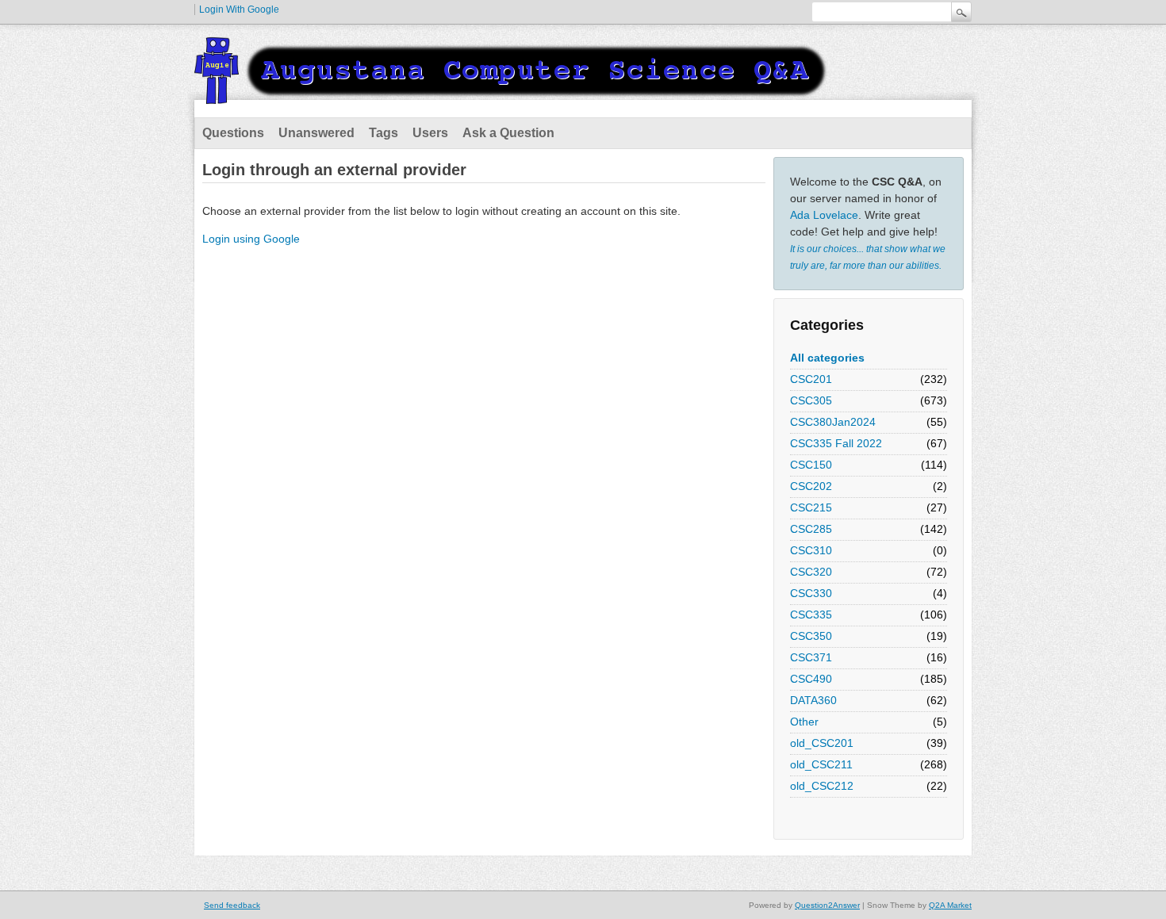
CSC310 (811, 550)
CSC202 (811, 486)
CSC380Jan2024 (833, 421)
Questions (233, 133)
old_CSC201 (821, 743)
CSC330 (811, 593)
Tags (383, 133)
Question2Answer (827, 905)
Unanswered (316, 133)
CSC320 (811, 571)
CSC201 (811, 379)
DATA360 (813, 700)
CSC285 (811, 529)
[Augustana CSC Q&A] (511, 94)
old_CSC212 (821, 785)
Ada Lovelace (824, 215)
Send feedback (232, 905)
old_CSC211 (821, 764)
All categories (827, 357)
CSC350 (811, 636)
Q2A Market (950, 905)
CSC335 (811, 614)
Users (430, 133)
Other (804, 721)
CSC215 (811, 507)
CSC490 (811, 678)
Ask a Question (508, 133)
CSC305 (811, 400)
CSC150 (811, 464)
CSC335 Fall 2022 (836, 443)
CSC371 (811, 657)
